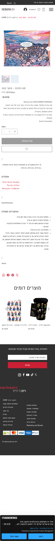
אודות (5, 414)
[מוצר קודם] (48, 308)
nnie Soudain (14, 182)
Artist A (5, 182)
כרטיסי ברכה (31, 422)
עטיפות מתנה (31, 419)
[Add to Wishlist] (27, 149)
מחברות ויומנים (32, 412)
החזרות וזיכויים (8, 407)
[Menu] (51, 9)
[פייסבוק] (8, 275)
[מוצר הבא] (6, 308)
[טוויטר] (17, 275)
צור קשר (6, 411)
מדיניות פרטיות (8, 421)
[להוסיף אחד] (15, 131)
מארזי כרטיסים (32, 415)
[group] (27, 318)
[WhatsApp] (4, 275)
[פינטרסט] (13, 275)
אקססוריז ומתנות (32, 409)
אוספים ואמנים (32, 405)
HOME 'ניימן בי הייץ (9, 400)
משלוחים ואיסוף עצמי (10, 404)
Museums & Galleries (10, 188)
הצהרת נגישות (8, 425)
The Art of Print (13, 185)
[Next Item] (48, 49)
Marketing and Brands (35, 425)
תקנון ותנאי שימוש (9, 418)
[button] (43, 9)
